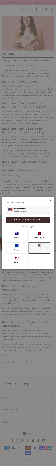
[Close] (50, 200)
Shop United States (28, 220)
